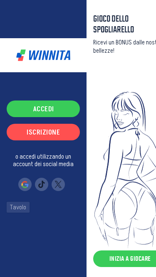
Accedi (43, 109)
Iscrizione (43, 132)
